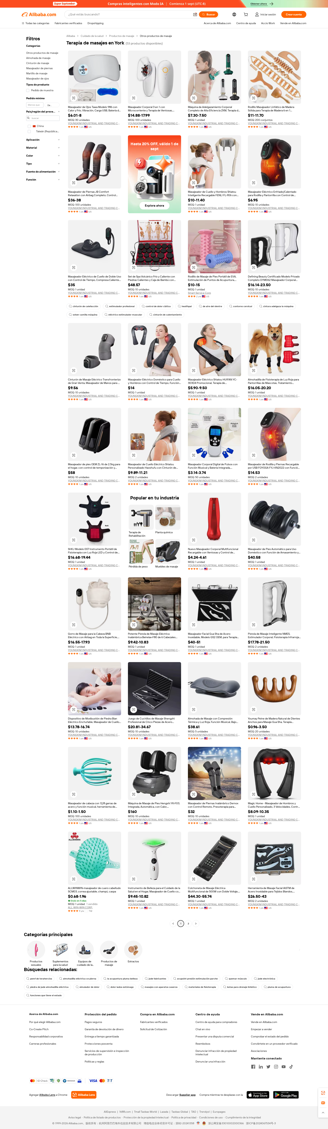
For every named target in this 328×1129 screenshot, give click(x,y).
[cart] (246, 15)
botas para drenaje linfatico (242, 987)
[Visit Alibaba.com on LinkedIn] (261, 1066)
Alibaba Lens (47, 1094)
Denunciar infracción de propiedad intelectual (216, 1052)
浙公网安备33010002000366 (226, 1123)
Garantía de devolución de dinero (104, 1029)
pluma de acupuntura (279, 987)
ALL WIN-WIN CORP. (80, 907)
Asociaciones (259, 1050)
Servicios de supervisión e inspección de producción (107, 1052)
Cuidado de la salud (92, 35)
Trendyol (204, 1111)
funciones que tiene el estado (46, 995)
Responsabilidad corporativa (46, 1036)
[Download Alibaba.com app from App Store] (258, 1095)
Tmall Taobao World (145, 1111)
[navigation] (43, 480)
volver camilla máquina (85, 314)
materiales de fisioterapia (202, 987)
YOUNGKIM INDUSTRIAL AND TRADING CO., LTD (94, 123)
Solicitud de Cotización (153, 1029)
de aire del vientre (212, 306)
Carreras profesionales (42, 1043)
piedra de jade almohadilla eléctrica (49, 987)
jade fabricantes (157, 978)
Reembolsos (203, 1043)
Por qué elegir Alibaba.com (45, 1022)
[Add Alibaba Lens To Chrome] (83, 1095)
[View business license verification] (198, 1123)
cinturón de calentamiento (167, 314)
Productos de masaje (121, 35)
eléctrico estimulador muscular (125, 314)
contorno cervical (242, 306)
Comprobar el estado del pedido (270, 1036)
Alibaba (70, 35)
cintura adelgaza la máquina (278, 306)
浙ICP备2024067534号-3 (261, 1123)
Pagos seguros (93, 1022)
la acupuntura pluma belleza (122, 978)
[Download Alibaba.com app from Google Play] (286, 1095)
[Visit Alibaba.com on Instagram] (276, 1066)
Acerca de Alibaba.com (43, 1014)
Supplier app (187, 1094)
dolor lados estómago (122, 987)
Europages (219, 1111)
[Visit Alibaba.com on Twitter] (268, 1066)
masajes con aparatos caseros (161, 987)
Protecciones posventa (98, 1043)
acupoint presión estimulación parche (197, 978)
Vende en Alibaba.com (264, 1022)
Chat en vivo (203, 1029)
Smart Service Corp (199, 292)
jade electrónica (266, 978)
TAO (193, 1111)
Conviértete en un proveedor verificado (274, 1043)
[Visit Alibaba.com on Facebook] (253, 1066)
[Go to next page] (195, 923)
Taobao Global (179, 1111)
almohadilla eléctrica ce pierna (79, 978)
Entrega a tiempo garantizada (102, 1036)
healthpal (187, 306)
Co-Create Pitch (39, 1029)
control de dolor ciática (158, 306)
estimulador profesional (122, 306)
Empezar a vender (261, 1029)
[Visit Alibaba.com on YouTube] (283, 1066)
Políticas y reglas (94, 1061)
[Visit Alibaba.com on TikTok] (291, 1066)
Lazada (164, 1111)
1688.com (125, 1111)
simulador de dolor (89, 987)
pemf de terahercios (41, 978)
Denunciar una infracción (210, 1061)
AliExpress (110, 1111)
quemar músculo (238, 978)
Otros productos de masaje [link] (156, 35)
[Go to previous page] (173, 923)
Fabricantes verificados (154, 1022)
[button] (195, 14)
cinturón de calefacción (85, 306)
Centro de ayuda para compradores (216, 1022)
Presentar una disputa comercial (215, 1036)
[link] (323, 1093)
